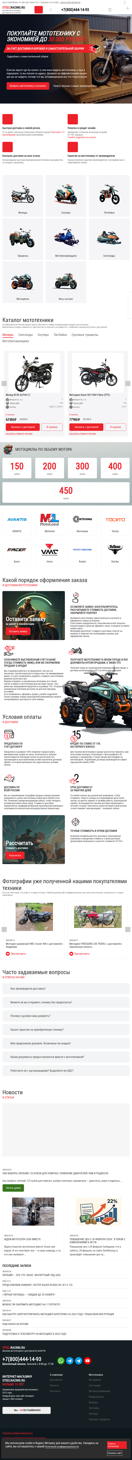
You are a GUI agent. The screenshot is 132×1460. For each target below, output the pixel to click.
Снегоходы (95, 1385)
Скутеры (93, 1413)
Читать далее (13, 1187)
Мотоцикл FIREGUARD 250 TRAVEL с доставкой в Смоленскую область (95, 945)
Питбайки (94, 1408)
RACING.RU (13, 7)
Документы (56, 1379)
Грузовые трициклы (99, 1419)
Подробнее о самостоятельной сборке (27, 56)
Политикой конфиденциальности (62, 1446)
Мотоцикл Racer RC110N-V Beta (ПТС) (89, 395)
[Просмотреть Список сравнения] (102, 9)
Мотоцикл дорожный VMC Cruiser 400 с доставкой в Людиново (34, 945)
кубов (17, 468)
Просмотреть (18, 953)
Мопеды (93, 1402)
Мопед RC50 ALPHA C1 (18, 395)
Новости (54, 1385)
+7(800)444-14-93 (46, 2)
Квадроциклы (96, 1396)
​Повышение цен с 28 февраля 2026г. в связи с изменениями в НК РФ (97, 1241)
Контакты (55, 1391)
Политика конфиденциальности (17, 1433)
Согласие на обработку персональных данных (24, 1438)
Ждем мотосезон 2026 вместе (22, 1239)
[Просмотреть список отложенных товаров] (110, 9)
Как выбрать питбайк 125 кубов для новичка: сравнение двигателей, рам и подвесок (55, 1173)
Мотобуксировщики (99, 1391)
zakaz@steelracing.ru (70, 2)
